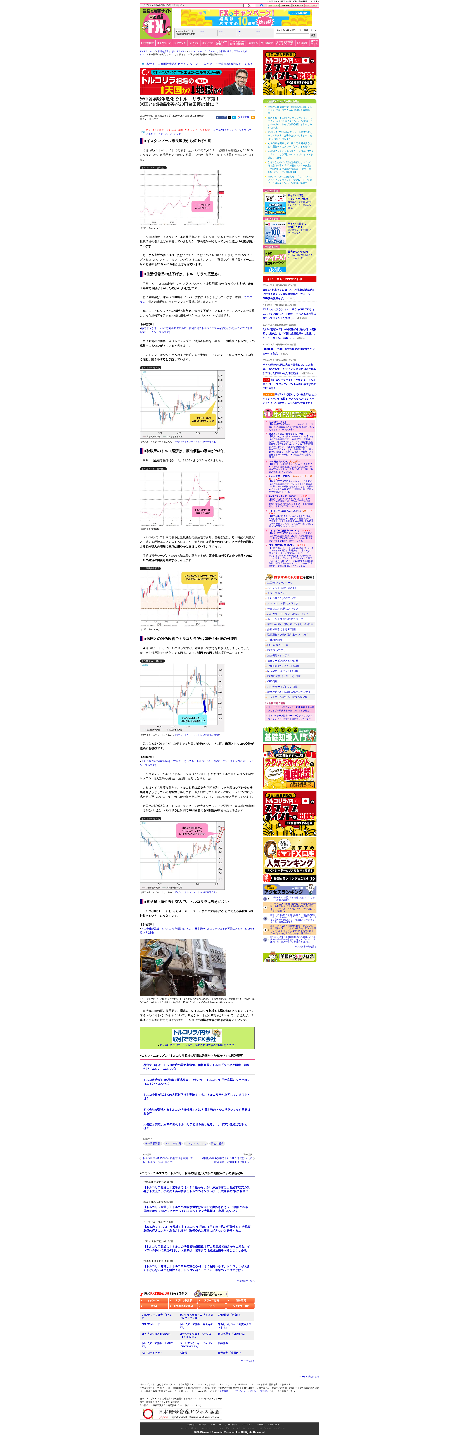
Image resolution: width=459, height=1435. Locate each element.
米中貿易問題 (152, 1143)
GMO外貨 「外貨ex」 (230, 1314)
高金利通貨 (217, 1143)
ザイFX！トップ (147, 51)
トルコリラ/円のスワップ (281, 598)
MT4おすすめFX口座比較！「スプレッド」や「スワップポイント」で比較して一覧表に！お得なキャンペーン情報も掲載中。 (290, 179)
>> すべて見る (248, 1361)
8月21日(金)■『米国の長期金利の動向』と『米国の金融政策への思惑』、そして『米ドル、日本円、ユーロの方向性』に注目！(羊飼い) (293, 939)
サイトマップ (247, 1424)
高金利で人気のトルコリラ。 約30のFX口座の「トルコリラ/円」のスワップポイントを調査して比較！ (291, 154)
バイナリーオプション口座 (282, 686)
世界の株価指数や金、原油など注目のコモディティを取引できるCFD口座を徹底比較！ (290, 110)
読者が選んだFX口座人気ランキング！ (289, 691)
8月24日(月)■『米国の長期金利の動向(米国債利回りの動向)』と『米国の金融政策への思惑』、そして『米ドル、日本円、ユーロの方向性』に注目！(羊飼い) (293, 907)
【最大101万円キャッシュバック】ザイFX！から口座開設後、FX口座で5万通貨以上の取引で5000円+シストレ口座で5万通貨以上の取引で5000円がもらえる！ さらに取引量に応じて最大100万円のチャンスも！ (291, 518)
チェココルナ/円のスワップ (282, 608)
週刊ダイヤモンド (233, 1428)
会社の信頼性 (274, 639)
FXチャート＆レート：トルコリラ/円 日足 (195, 441)
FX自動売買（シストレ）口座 (284, 676)
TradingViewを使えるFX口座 (283, 665)
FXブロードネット (152, 1352)
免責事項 (191, 1424)
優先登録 (244, 117)
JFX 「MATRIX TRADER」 (157, 1333)
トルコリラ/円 (173, 1143)
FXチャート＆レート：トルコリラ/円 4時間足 (197, 735)
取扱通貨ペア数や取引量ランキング (287, 634)
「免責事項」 (223, 1391)
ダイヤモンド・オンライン (212, 1428)
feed (253, 117)
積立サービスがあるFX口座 (282, 660)
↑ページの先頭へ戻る (309, 1376)
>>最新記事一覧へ (246, 1281)
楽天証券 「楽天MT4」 (231, 1352)
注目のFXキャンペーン (280, 582)
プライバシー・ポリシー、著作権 (223, 1424)
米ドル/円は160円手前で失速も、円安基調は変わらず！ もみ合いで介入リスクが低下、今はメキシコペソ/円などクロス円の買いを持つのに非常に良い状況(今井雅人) (293, 919)
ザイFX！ (282, 1428)
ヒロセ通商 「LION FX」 (232, 1333)
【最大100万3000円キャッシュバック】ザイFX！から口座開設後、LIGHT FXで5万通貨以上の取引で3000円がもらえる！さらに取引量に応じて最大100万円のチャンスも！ (291, 535)
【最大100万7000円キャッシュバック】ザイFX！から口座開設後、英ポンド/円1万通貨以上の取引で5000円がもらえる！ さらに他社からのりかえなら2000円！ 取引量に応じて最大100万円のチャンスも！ (291, 484)
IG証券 (183, 1352)
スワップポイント (277, 593)
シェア (222, 117)
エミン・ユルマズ (196, 1143)
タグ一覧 (260, 1424)
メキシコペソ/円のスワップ (282, 603)
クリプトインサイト (267, 1428)
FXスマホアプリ (276, 650)
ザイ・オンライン (249, 1428)
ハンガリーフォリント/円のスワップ (287, 613)
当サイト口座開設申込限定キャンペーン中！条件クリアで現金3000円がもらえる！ (199, 63)
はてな (234, 117)
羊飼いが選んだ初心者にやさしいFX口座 (290, 624)
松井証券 (223, 1343)
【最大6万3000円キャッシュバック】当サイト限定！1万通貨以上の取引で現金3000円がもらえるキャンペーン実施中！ (291, 426)
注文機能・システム (278, 655)
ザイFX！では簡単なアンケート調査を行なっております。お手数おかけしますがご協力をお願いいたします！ (290, 135)
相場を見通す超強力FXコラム (172, 51)
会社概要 (202, 1424)
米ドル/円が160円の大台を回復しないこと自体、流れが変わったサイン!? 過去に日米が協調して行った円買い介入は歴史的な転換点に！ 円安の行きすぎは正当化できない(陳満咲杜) (293, 930)
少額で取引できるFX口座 (281, 629)
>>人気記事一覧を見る (305, 946)
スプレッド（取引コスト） (282, 587)
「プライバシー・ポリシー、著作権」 (250, 1391)
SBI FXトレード (151, 1324)
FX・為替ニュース (277, 645)
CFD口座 (272, 681)
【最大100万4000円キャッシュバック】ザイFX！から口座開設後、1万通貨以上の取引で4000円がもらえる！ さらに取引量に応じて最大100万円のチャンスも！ (291, 466)
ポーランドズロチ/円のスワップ (285, 619)
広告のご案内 (273, 1424)
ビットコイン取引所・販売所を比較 (287, 697)
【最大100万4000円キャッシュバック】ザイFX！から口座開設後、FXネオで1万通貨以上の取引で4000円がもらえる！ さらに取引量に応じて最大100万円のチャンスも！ (291, 501)
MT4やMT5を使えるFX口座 (283, 671)
